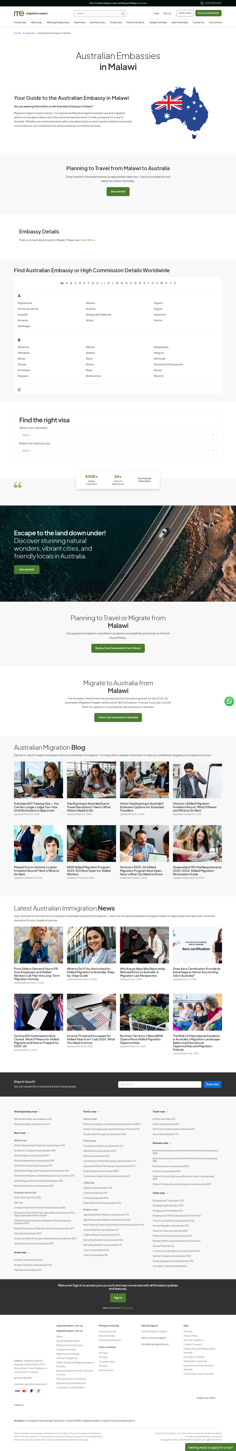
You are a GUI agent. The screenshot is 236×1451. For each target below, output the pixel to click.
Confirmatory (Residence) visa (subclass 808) (176, 1251)
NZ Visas (103, 1366)
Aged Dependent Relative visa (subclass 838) (106, 1220)
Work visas (36, 22)
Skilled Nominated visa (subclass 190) (33, 1166)
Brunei (158, 370)
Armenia (23, 320)
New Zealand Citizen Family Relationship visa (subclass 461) (113, 1225)
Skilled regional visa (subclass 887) (32, 1156)
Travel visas (79, 22)
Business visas (97, 22)
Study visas (116, 22)
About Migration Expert (68, 1341)
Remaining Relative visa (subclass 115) (102, 1245)
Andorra (90, 309)
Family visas (20, 22)
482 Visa (18, 1203)
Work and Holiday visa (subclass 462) (33, 1119)
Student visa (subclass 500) (28, 1260)
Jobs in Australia (179, 22)
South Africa (87, 240)
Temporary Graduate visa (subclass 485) (35, 1151)
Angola (158, 309)
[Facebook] (25, 1413)
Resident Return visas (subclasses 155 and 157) (177, 1241)
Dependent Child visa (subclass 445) (102, 1203)
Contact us (198, 22)
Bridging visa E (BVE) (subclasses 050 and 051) (177, 1216)
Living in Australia (158, 22)
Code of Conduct (193, 1344)
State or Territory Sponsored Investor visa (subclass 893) (182, 1184)
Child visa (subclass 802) (96, 1198)
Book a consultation (208, 13)
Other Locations (107, 1347)
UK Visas (103, 1353)
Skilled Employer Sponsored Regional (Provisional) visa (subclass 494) (42, 1222)
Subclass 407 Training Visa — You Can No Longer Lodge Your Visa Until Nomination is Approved (36, 807)
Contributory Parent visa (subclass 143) (103, 1146)
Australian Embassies (110, 1340)
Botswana (24, 370)
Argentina (160, 314)
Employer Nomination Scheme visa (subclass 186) (39, 1208)
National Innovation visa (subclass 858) (34, 1186)
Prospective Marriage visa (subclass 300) (104, 1134)
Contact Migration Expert (154, 1332)
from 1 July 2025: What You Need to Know (91, 1040)
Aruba (89, 320)
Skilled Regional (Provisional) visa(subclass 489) (38, 1181)
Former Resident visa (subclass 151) (171, 1226)
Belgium (159, 353)
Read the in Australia (118, 3)
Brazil (89, 370)
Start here (127, 1308)
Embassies (29, 33)
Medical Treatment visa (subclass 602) (172, 1236)
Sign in (118, 1298)
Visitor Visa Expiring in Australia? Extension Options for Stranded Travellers (142, 807)
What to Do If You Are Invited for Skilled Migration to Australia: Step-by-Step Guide (91, 972)
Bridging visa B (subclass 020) (168, 1206)
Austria (158, 320)
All (61, 283)
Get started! (118, 191)
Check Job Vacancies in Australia (118, 717)
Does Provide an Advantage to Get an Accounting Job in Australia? (197, 972)
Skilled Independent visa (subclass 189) (34, 1161)
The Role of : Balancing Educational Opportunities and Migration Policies (197, 1043)
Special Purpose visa (163, 1246)
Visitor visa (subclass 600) (166, 1124)
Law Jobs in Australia (194, 1357)
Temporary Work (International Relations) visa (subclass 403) (45, 1239)
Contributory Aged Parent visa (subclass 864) (106, 1176)
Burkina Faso (93, 376)
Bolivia (90, 364)
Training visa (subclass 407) (28, 1233)
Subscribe (212, 1084)
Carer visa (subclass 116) (95, 1255)
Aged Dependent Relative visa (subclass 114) (106, 1215)
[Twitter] (32, 1413)
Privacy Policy (191, 1336)
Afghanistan (25, 303)
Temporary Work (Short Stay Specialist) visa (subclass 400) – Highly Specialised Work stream (45, 1214)
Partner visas (90, 1119)
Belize (21, 358)
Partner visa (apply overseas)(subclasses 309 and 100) (111, 1129)
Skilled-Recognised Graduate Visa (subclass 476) (39, 1145)
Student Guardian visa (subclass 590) (33, 1265)
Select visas (185, 13)
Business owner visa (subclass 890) (171, 1166)
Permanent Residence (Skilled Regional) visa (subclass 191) (44, 1176)
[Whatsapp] (48, 1413)
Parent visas (89, 1141)
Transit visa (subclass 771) (165, 1134)
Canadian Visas (107, 1362)
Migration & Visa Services (69, 1345)
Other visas (159, 1193)
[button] (227, 1429)
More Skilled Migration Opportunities (141, 1040)
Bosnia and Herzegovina (168, 364)
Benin (89, 358)
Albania (90, 303)
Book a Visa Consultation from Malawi (118, 648)
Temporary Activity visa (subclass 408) (33, 1244)
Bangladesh (161, 347)
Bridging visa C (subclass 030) (168, 1201)
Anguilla (22, 314)
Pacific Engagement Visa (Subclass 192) (173, 1261)
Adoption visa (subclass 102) (97, 1188)
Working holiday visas (58, 22)
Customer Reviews (66, 1350)
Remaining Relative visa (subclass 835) (103, 1240)
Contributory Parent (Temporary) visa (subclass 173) (109, 1161)
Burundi (158, 376)
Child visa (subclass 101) (95, 1193)
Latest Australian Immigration (64, 908)
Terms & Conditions (194, 1340)
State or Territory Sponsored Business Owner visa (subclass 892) (183, 1178)
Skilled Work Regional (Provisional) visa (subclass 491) (41, 1171)
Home (17, 33)
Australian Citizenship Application (170, 1266)
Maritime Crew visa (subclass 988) (170, 1231)
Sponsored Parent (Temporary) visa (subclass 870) (109, 1166)
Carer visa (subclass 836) (96, 1250)
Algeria (158, 303)
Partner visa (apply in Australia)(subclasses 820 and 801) (111, 1124)
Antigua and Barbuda (98, 314)
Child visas (88, 1183)
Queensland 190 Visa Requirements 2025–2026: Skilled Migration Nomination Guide (197, 871)
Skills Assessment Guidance (71, 1379)
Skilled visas (20, 1141)
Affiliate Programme (67, 1358)
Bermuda (159, 358)
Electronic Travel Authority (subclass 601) (174, 1129)
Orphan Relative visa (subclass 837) (101, 1235)
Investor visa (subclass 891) (166, 1171)
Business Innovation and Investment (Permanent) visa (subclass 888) (185, 1152)
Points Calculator (135, 22)
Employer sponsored (25, 1193)
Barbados (24, 353)
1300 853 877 (213, 3)
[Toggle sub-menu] (40, 1111)
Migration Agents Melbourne (71, 1383)
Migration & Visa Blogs (67, 1354)
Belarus (90, 353)
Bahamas (23, 347)
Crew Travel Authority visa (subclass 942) (173, 1221)
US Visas (103, 1357)
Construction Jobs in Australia (199, 1374)
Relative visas (90, 1210)
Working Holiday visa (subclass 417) (32, 1124)
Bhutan (22, 364)
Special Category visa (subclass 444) (172, 1256)
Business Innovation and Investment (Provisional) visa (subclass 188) (185, 1160)
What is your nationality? (33, 428)
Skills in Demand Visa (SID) (27, 1198)
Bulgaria (23, 376)
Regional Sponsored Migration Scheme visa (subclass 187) (44, 1228)
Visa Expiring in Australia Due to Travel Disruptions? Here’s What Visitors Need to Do (89, 807)
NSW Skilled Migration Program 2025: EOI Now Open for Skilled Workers (89, 871)
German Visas (106, 1370)
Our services (215, 22)
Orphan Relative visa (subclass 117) (100, 1230)
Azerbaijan (24, 326)
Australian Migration (49, 748)
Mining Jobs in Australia (195, 1361)
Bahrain (90, 347)
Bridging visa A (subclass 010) (168, 1211)
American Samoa (28, 309)
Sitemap (188, 1332)
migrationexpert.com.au (69, 1326)
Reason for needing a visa (34, 443)
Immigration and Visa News (70, 1388)
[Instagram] (17, 1413)
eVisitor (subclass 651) (164, 1119)
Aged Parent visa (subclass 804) (99, 1151)
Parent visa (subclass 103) (96, 1156)
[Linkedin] (40, 1413)
